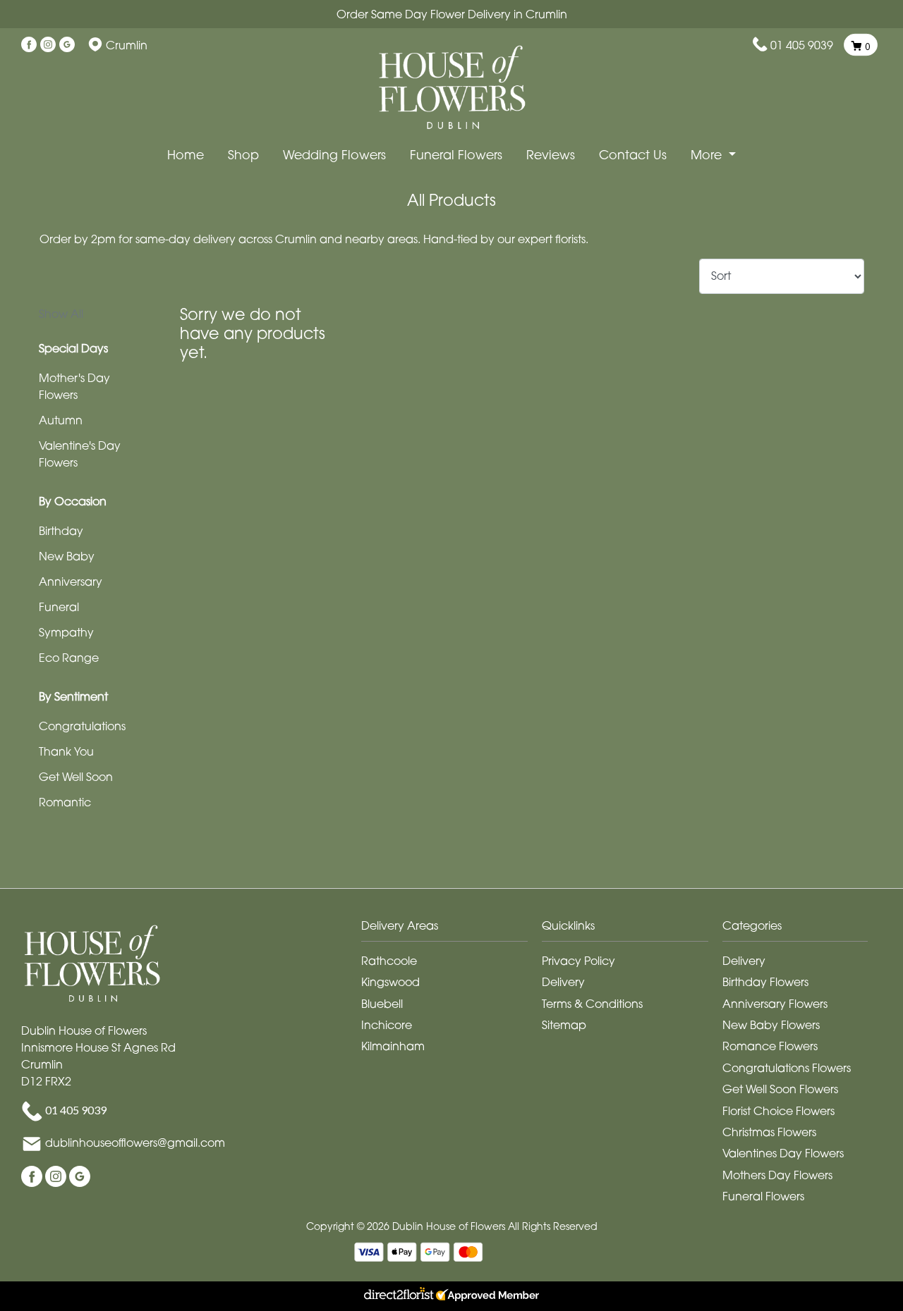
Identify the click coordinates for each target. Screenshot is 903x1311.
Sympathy (66, 632)
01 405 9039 (801, 45)
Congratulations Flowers (786, 1068)
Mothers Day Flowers (777, 1175)
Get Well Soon (76, 777)
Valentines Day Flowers (783, 1153)
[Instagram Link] (48, 45)
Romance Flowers (770, 1046)
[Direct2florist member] (451, 1296)
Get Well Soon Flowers (780, 1089)
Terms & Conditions (592, 1004)
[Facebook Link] (29, 45)
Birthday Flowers (765, 982)
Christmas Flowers (769, 1132)
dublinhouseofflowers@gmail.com (135, 1143)
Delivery (563, 982)
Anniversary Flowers (775, 1004)
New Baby (67, 556)
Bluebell (382, 1004)
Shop (243, 154)
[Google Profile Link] (67, 45)
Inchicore (386, 1025)
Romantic (65, 802)
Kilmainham (393, 1046)
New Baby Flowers (771, 1025)
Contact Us (633, 154)
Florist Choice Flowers (778, 1111)
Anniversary (70, 581)
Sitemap (564, 1025)
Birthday (61, 531)
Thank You (66, 751)
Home (185, 154)
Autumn (61, 420)
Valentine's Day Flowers (80, 453)
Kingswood (390, 982)
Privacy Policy (578, 961)
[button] (451, 929)
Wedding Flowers (334, 154)
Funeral (59, 607)
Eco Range (69, 658)
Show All (61, 314)
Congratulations (82, 726)
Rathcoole (389, 961)
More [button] (708, 154)
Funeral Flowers (456, 154)
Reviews (550, 154)
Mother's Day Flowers (74, 386)
